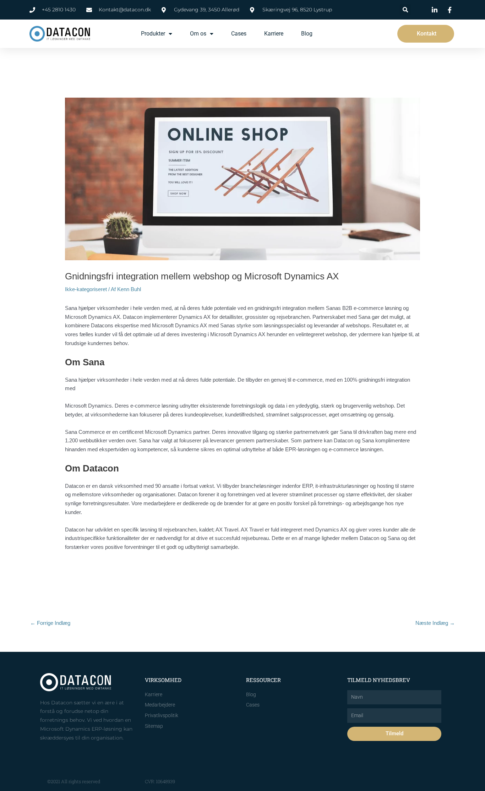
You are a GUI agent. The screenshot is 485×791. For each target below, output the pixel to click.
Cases (238, 33)
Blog (306, 33)
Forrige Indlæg (50, 623)
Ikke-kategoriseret (86, 289)
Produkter (153, 33)
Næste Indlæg (435, 623)
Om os (198, 33)
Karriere (273, 33)
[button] (405, 9)
